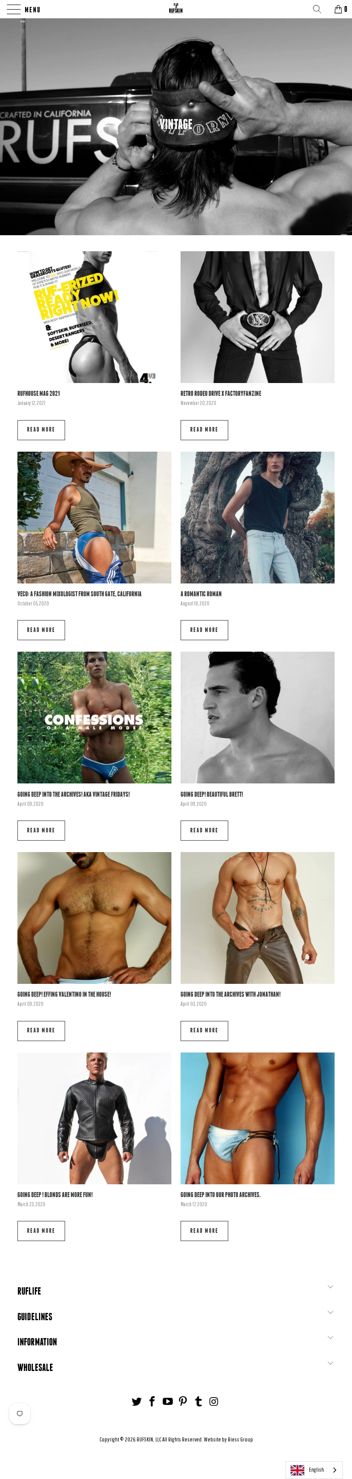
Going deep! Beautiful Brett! (212, 794)
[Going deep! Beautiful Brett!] (258, 717)
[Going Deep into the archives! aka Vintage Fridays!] (94, 717)
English (316, 1469)
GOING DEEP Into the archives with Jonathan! (230, 994)
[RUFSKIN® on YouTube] (168, 1401)
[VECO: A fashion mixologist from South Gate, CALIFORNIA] (94, 517)
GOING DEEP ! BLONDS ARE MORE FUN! (55, 1194)
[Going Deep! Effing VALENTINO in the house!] (94, 918)
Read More (41, 429)
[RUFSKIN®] (176, 9)
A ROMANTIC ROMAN (201, 593)
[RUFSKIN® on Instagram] (214, 1401)
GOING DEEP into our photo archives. (221, 1194)
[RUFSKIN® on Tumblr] (199, 1401)
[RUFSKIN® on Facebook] (153, 1401)
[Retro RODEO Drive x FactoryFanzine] (258, 317)
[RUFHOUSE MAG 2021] (94, 317)
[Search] (320, 9)
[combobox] (314, 1470)
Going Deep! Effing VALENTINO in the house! (64, 994)
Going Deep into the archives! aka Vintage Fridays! (73, 794)
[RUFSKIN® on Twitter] (137, 1401)
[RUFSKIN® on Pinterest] (183, 1401)
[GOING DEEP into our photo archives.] (258, 1118)
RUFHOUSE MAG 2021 (38, 393)
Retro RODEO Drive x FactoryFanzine (221, 393)
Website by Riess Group (228, 1439)
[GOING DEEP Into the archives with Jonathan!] (258, 918)
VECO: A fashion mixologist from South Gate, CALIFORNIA (79, 593)
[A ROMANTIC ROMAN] (258, 517)
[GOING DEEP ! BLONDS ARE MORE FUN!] (94, 1118)
